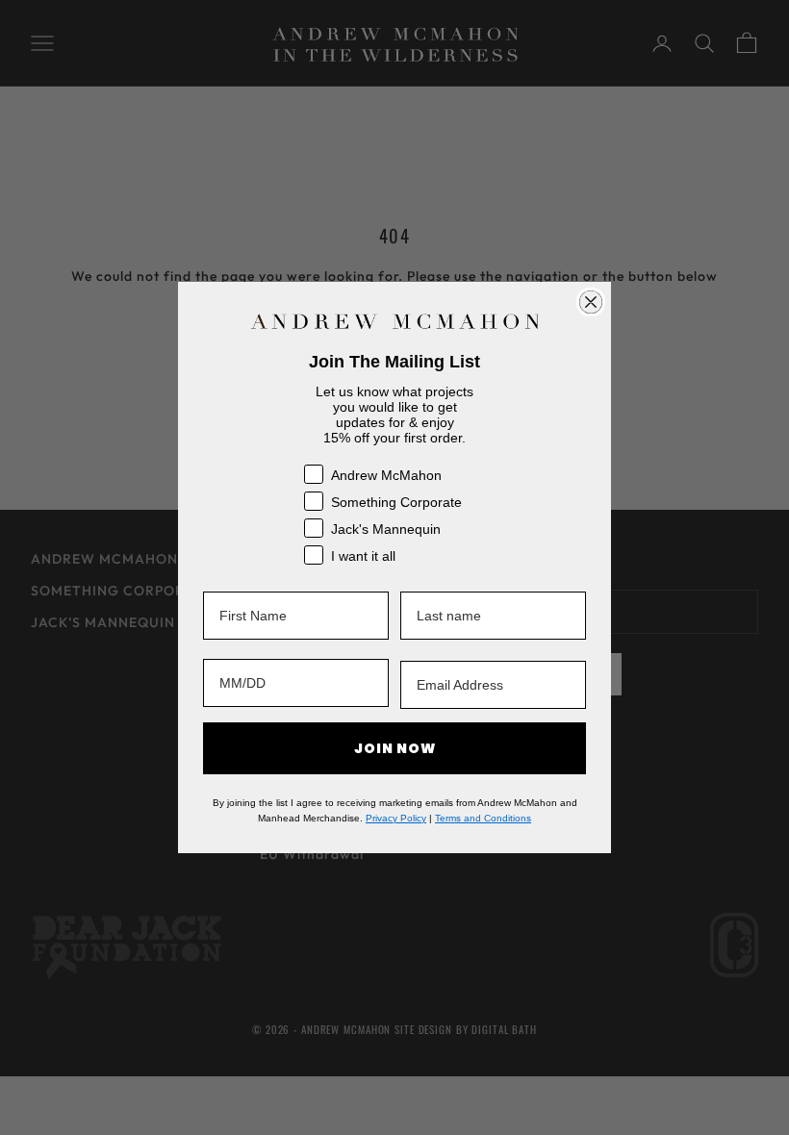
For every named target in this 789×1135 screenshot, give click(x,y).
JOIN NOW (395, 748)
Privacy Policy (396, 818)
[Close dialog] (590, 302)
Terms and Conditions (483, 818)
